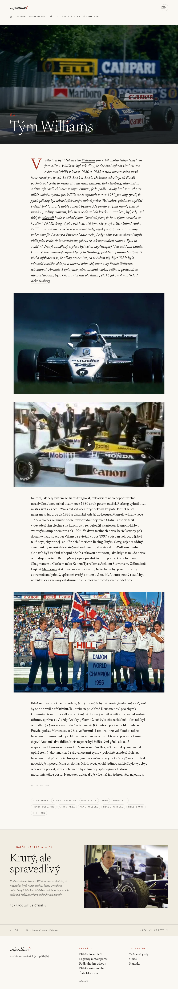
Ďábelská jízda (88, 973)
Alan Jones (49, 569)
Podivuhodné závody (92, 963)
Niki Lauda (134, 247)
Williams (88, 160)
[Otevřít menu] (164, 7)
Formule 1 (55, 270)
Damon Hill (125, 525)
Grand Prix (53, 714)
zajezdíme (19, 8)
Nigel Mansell (113, 807)
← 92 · (34, 930)
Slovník (83, 981)
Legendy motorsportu (93, 959)
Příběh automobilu (91, 968)
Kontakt (134, 963)
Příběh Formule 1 (90, 954)
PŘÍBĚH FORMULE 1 (61, 16)
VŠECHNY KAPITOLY (154, 930)
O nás (133, 959)
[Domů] (11, 17)
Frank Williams (121, 264)
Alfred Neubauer (103, 709)
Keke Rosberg (111, 184)
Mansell (48, 218)
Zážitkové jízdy (138, 954)
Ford (105, 800)
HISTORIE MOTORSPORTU (31, 16)
